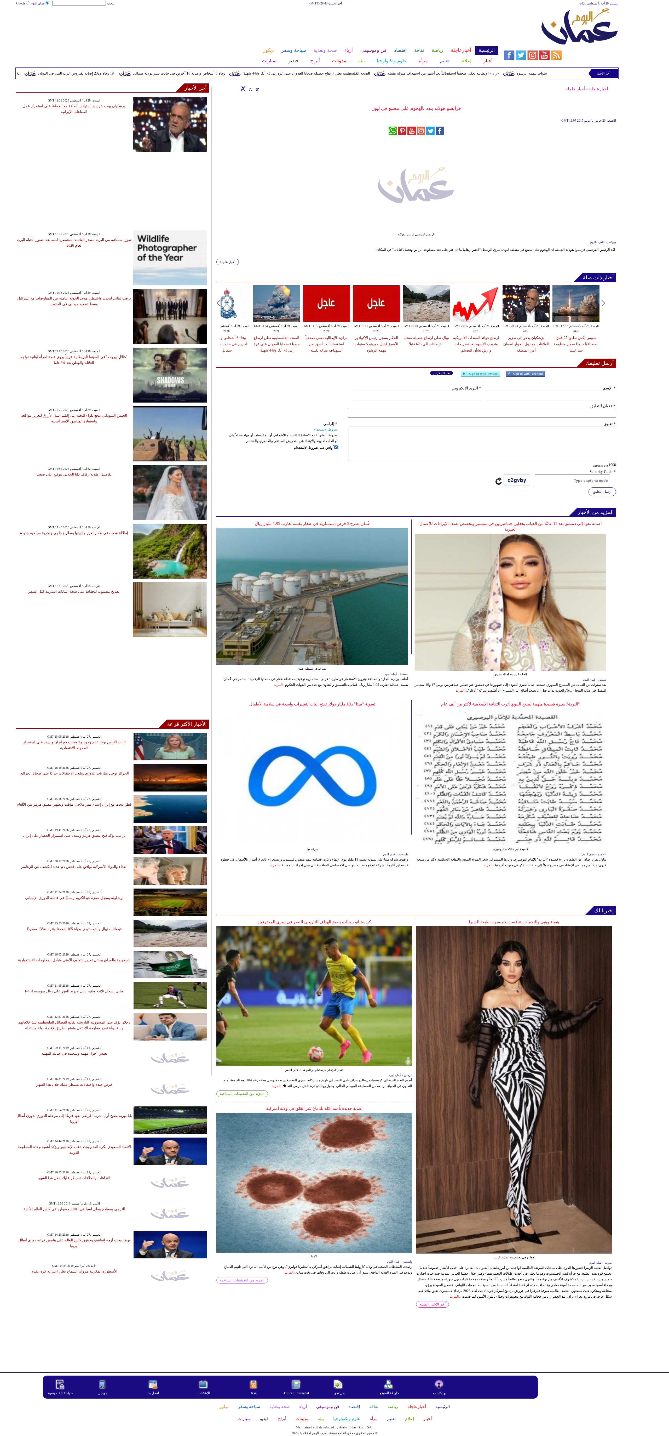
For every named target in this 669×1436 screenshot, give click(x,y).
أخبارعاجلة (598, 89)
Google (20, 3)
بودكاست (439, 1393)
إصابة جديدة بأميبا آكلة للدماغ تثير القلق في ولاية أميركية (314, 1108)
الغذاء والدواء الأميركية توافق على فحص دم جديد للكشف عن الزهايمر (74, 867)
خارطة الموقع (389, 1393)
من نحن (338, 1393)
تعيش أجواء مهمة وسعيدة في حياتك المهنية (74, 1053)
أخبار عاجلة (575, 89)
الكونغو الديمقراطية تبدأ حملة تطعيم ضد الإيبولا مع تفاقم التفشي (64, 73)
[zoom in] (243, 88)
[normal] (249, 88)
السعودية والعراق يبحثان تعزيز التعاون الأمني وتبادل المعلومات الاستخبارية (74, 960)
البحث (111, 3)
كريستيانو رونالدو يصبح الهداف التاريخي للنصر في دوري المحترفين (314, 922)
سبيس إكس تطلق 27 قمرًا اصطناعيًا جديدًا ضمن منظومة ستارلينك (576, 344)
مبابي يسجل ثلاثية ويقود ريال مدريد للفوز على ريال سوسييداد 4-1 (74, 991)
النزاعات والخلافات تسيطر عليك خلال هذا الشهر (74, 1178)
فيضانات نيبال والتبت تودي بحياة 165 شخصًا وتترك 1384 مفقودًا (74, 929)
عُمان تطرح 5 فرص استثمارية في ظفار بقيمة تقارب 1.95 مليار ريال (312, 523)
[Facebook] (525, 376)
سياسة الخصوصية (60, 1393)
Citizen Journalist (296, 1393)
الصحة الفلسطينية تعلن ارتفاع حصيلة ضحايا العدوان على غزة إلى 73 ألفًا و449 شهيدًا (399, 73)
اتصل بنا (153, 1393)
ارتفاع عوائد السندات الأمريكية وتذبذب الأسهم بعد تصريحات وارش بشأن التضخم (476, 344)
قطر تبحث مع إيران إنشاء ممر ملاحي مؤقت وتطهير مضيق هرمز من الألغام (74, 804)
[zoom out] (257, 88)
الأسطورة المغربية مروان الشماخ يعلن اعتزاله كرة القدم (74, 1271)
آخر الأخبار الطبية (432, 1304)
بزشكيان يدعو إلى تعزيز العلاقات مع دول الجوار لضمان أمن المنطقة (526, 344)
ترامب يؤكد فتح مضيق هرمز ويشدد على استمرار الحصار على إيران (74, 836)
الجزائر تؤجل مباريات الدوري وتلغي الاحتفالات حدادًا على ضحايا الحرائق (74, 773)
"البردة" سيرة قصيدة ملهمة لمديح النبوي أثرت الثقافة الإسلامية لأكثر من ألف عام (510, 704)
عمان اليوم (38, 3)
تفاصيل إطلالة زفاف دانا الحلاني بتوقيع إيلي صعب (74, 474)
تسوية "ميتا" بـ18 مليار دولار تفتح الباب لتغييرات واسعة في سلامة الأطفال (312, 704)
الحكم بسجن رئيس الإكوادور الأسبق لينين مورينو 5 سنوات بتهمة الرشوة (376, 344)
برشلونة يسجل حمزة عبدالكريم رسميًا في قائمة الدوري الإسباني (74, 898)
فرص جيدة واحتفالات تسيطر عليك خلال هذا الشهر (74, 1085)
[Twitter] (480, 376)
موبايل (103, 1393)
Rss (254, 1393)
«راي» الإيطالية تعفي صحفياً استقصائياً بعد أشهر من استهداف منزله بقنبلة (536, 73)
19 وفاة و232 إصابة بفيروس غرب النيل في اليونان (168, 73)
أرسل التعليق (602, 492)
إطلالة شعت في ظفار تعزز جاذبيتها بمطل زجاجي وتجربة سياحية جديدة (74, 533)
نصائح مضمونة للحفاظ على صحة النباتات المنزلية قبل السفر (74, 591)
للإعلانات (204, 1393)
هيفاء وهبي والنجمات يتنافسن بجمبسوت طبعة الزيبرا (514, 922)
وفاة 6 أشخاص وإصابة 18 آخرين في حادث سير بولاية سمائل (272, 73)
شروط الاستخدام (326, 429)
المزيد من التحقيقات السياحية (242, 1094)
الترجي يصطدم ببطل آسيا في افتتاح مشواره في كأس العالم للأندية (74, 1209)
